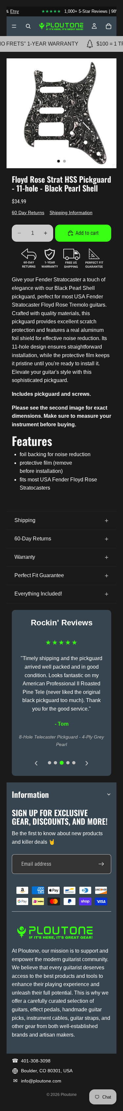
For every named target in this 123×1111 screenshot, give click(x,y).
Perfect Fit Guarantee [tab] (39, 575)
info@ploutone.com (41, 1080)
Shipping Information (71, 212)
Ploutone (69, 1094)
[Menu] (14, 26)
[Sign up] (101, 864)
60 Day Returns (28, 212)
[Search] (28, 26)
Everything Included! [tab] (38, 593)
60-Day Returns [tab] (32, 538)
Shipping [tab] (24, 520)
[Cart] (108, 26)
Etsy (11, 11)
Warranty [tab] (24, 557)
